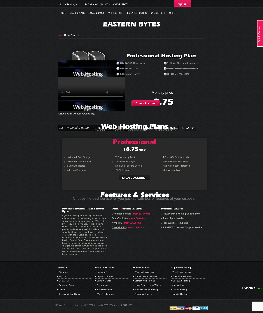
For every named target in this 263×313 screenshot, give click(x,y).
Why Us (62, 276)
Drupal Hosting (179, 289)
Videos (62, 289)
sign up (183, 4)
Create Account (146, 103)
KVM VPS (117, 223)
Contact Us (64, 281)
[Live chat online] (252, 288)
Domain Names (97, 13)
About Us (63, 272)
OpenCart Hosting (181, 281)
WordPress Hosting (181, 272)
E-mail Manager (104, 289)
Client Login (71, 4)
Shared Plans (77, 13)
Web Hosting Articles (144, 272)
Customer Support (67, 285)
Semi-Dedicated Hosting (146, 289)
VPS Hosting (115, 13)
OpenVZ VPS (119, 227)
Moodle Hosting (180, 294)
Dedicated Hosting (136, 13)
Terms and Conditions (69, 294)
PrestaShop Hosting (182, 276)
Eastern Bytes (131, 24)
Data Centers (158, 13)
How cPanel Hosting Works (148, 285)
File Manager (103, 285)
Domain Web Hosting (145, 281)
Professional (134, 141)
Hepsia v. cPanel (105, 276)
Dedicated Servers (121, 213)
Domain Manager (105, 281)
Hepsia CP (102, 272)
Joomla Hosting (179, 285)
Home (63, 13)
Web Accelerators (105, 294)
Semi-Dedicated (120, 218)
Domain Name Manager (146, 276)
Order (172, 13)
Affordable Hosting (143, 294)
